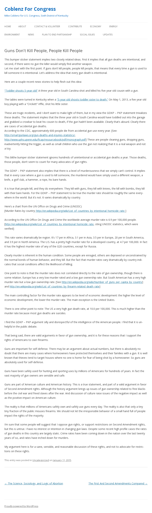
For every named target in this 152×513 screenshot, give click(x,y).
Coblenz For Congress (30, 9)
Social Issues (87, 34)
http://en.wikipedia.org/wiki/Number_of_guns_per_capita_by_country (102, 282)
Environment (12, 34)
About (22, 26)
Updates (108, 34)
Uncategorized (40, 460)
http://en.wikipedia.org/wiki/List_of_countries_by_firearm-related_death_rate (54, 286)
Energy (113, 26)
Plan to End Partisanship (57, 34)
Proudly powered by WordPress (21, 506)
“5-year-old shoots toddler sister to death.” (82, 99)
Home (7, 26)
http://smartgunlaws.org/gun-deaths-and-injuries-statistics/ (39, 135)
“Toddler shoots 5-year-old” (21, 90)
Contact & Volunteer (47, 26)
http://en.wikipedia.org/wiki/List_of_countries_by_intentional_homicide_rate (80, 211)
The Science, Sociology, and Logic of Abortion (33, 483)
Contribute (75, 26)
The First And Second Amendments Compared (118, 483)
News (31, 34)
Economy (95, 26)
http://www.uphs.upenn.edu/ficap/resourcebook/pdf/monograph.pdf (45, 139)
